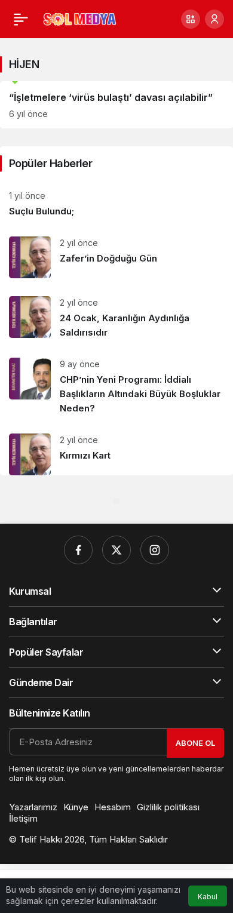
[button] (190, 19)
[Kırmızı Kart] (116, 450)
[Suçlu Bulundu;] (116, 204)
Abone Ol (195, 743)
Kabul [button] (207, 896)
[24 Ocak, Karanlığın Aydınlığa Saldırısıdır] (116, 318)
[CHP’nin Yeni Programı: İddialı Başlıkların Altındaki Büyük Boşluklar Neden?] (116, 387)
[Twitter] (116, 550)
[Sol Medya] (79, 18)
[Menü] (21, 19)
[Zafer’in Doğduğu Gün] (116, 257)
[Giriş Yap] (214, 19)
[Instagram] (154, 550)
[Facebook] (78, 550)
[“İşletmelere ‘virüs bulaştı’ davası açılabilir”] (116, 104)
